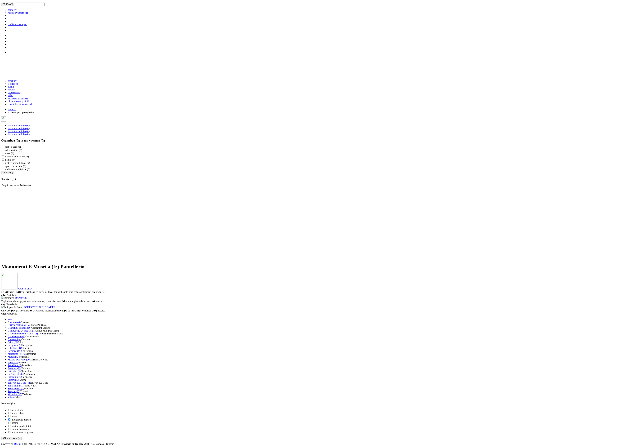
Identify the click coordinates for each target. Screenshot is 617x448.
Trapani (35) (14, 391)
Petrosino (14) (15, 371)
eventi (11, 86)
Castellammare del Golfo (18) (23, 333)
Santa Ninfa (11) (16, 385)
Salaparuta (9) (15, 377)
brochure (12, 81)
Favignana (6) (15, 345)
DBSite (18, 444)
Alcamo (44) (14, 322)
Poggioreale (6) (15, 374)
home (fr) (12, 10)
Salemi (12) (13, 379)
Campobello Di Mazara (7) (21, 330)
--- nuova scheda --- (18, 98)
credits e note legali (17, 24)
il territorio (13, 83)
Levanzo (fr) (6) (16, 351)
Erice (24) (13, 342)
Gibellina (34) (15, 348)
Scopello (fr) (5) (16, 388)
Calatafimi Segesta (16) (19, 327)
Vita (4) (11, 397)
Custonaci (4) (14, 339)
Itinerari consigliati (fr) (19, 101)
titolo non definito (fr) (19, 125)
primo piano (14, 92)
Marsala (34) (14, 356)
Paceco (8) (13, 362)
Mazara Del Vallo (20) (19, 359)
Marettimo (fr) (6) (17, 353)
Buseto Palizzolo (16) (19, 325)
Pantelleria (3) (15, 365)
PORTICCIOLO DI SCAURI (39, 307)
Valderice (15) (15, 394)
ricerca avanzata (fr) (18, 12)
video (10, 95)
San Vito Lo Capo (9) (19, 382)
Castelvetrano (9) (16, 336)
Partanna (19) (14, 368)
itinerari (11, 89)
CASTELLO (25, 288)
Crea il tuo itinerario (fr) (20, 104)
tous (10, 319)
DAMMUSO (22, 298)
